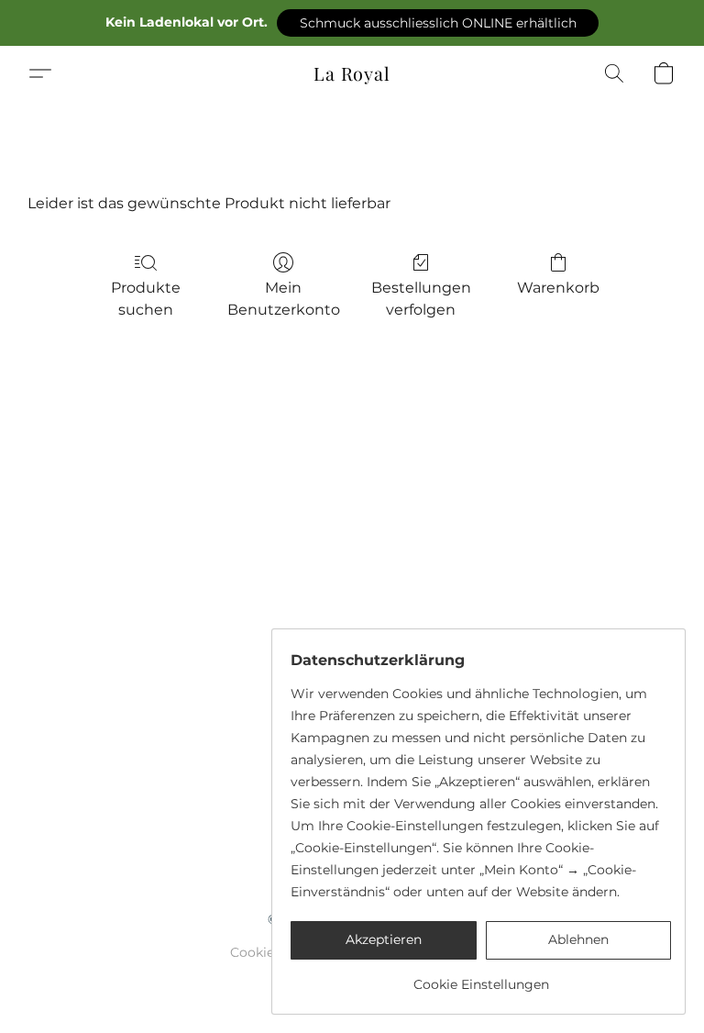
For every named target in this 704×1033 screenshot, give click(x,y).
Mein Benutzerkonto (283, 298)
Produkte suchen (146, 298)
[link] (481, 977)
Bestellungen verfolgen (421, 298)
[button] (438, 23)
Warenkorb (558, 287)
